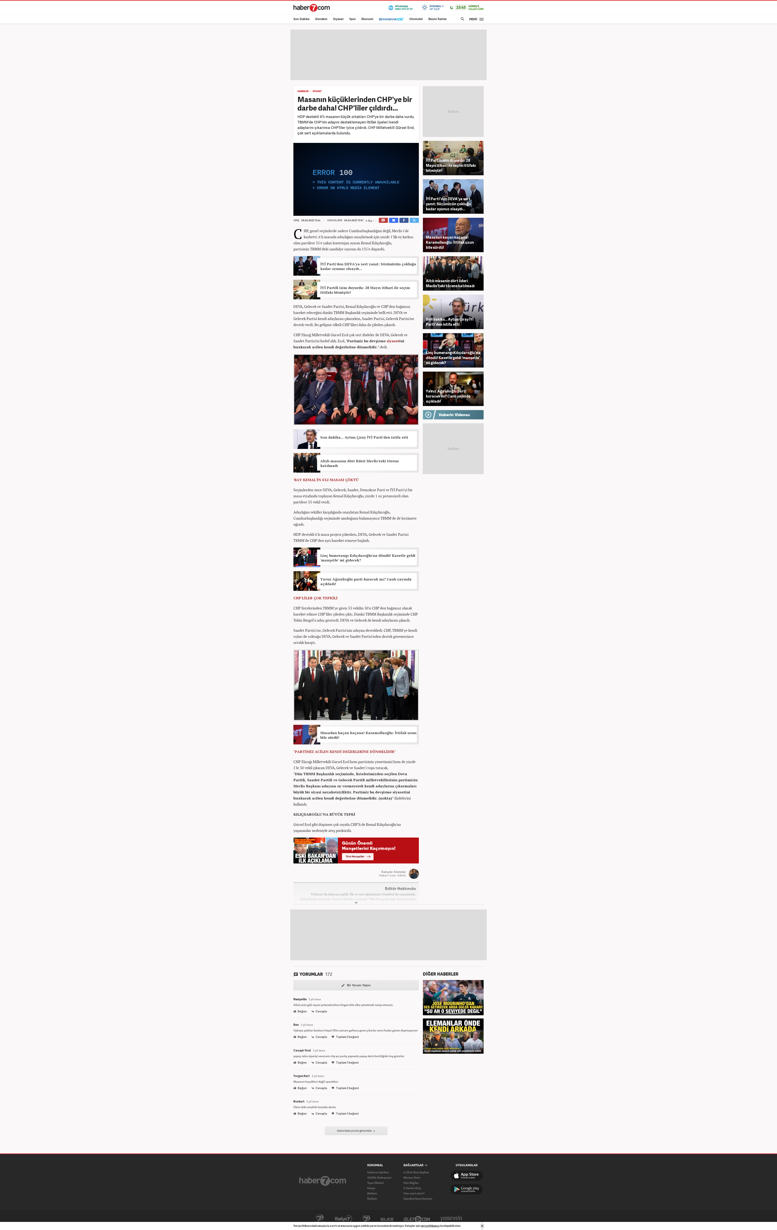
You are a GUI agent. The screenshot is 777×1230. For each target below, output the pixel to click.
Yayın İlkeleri (375, 1183)
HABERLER (303, 91)
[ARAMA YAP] (462, 19)
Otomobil (416, 19)
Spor (352, 19)
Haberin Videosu (454, 415)
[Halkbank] (391, 19)
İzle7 (417, 1218)
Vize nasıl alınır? (414, 1193)
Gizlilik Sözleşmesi (379, 1177)
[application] (356, 179)
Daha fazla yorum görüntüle (354, 1131)
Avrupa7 (366, 1218)
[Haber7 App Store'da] (466, 1176)
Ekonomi (367, 19)
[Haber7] (311, 8)
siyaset (393, 340)
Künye (371, 1188)
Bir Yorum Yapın (358, 985)
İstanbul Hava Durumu (417, 1198)
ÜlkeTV (387, 1218)
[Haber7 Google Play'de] (466, 1189)
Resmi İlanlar (437, 19)
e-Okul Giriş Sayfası (416, 1172)
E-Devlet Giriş (412, 1188)
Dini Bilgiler (411, 1183)
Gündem (321, 19)
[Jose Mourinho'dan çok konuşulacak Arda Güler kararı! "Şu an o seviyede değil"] (453, 997)
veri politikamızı (430, 1226)
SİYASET (317, 91)
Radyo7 (343, 1218)
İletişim (372, 1198)
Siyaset (338, 19)
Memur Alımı (411, 1177)
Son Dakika (301, 19)
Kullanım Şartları (378, 1172)
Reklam (372, 1193)
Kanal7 (320, 1218)
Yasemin (451, 1218)
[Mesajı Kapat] (482, 1226)
